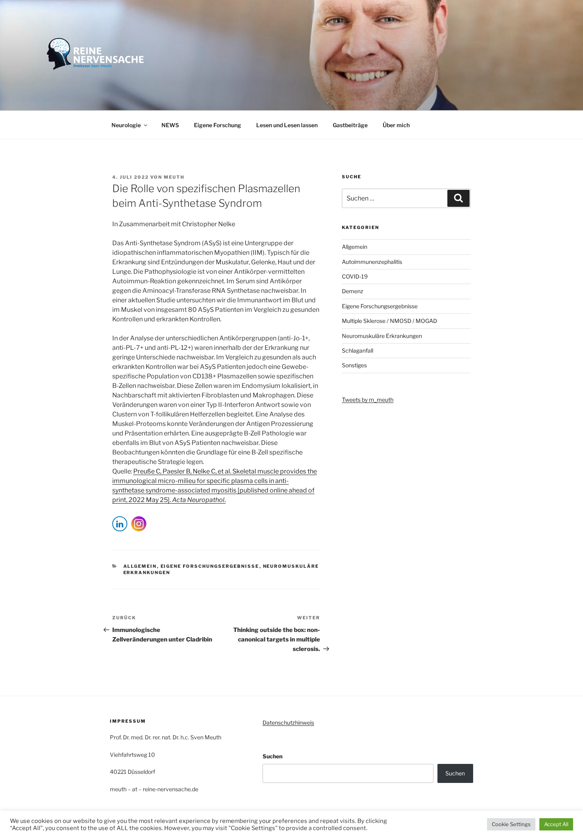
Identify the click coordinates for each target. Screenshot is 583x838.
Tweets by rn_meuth (367, 399)
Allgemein (140, 566)
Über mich (396, 125)
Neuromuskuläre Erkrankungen (382, 335)
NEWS (170, 125)
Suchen (272, 756)
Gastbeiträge (350, 125)
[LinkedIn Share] (119, 523)
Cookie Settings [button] (511, 824)
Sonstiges (354, 365)
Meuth (174, 177)
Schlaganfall (357, 350)
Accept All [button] (556, 824)
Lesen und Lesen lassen (287, 125)
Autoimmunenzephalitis (372, 261)
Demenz (352, 291)
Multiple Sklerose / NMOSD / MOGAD (389, 320)
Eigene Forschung (217, 125)
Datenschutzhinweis (288, 722)
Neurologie (126, 125)
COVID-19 (355, 276)
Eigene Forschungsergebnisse (210, 566)
